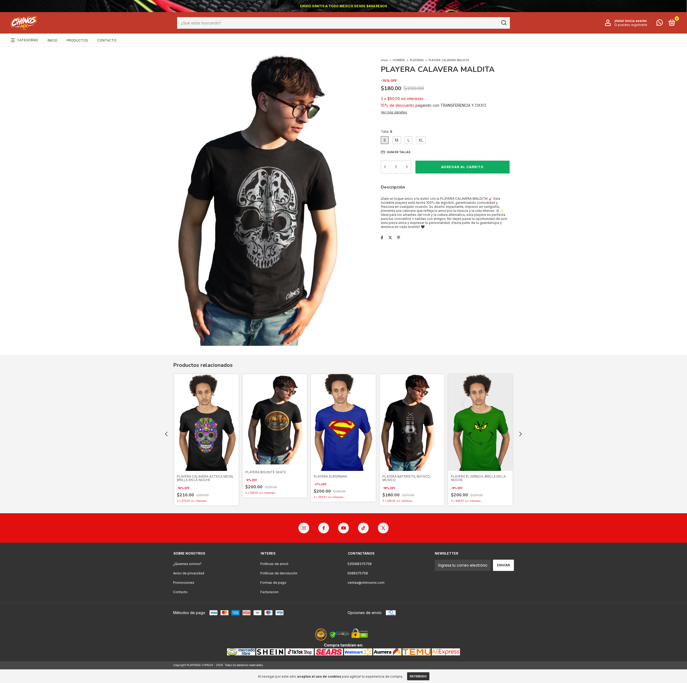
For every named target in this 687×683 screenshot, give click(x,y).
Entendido (418, 676)
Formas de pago (273, 583)
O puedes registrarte (630, 25)
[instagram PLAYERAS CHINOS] (303, 528)
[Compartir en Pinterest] (398, 237)
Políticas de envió (274, 564)
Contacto (106, 40)
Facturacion (269, 592)
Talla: (386, 132)
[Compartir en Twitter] (390, 237)
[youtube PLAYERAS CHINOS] (343, 528)
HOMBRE (399, 60)
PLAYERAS (417, 60)
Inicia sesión (636, 21)
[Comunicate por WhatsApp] (660, 23)
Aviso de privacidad (188, 573)
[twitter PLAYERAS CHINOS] (383, 528)
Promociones (183, 583)
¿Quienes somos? (187, 564)
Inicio (52, 40)
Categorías (27, 40)
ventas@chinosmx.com (366, 583)
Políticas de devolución (278, 573)
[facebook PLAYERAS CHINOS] (323, 528)
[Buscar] (503, 23)
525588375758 (360, 564)
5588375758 (358, 573)
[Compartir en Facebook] (382, 237)
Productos (77, 40)
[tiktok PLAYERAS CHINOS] (363, 528)
